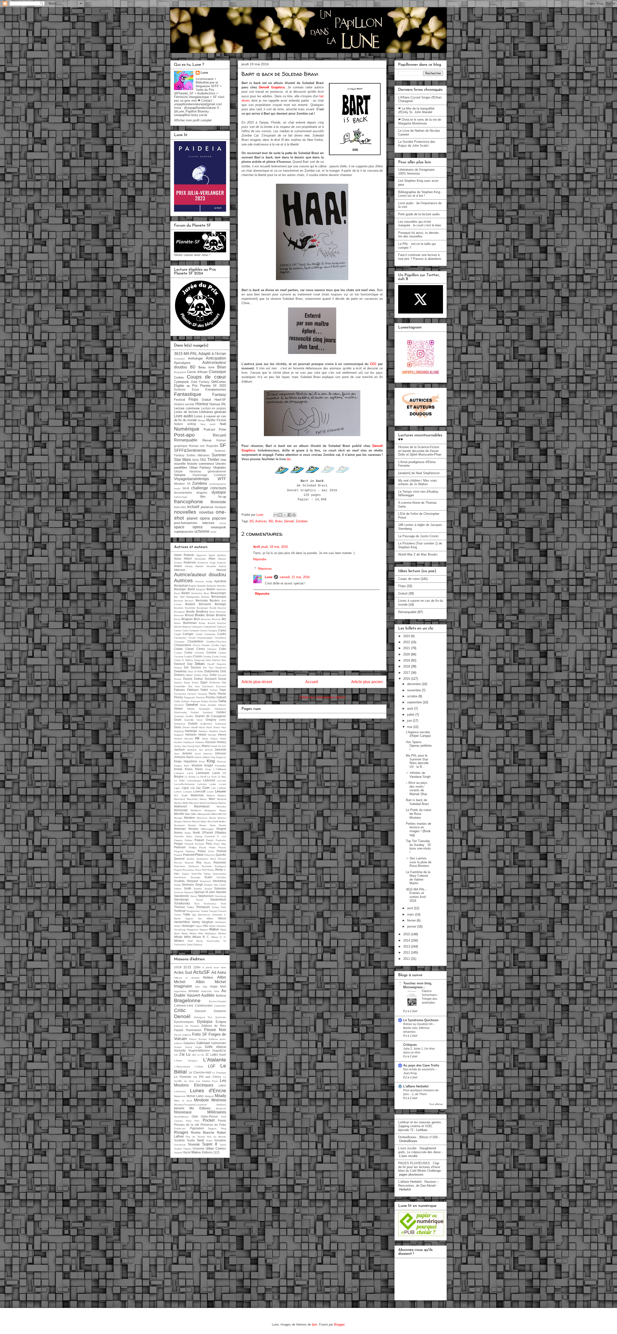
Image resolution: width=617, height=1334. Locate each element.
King (211, 761)
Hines (205, 738)
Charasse (179, 641)
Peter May (220, 844)
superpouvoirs (184, 531)
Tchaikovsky (182, 903)
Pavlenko (221, 840)
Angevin (221, 562)
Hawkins (213, 731)
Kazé (222, 1054)
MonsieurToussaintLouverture (190, 1104)
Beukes (215, 600)
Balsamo (212, 585)
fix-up (222, 496)
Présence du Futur (213, 1124)
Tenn (197, 903)
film (202, 496)
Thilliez (190, 907)
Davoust (179, 663)
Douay (177, 679)
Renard (222, 858)
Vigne (198, 926)
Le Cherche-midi (200, 1072)
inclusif (193, 507)
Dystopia (204, 1022)
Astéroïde (206, 991)
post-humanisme (185, 523)
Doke (205, 675)
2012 (407, 952)
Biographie (180, 372)
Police (202, 851)
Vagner (189, 918)
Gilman (191, 708)
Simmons (188, 884)
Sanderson (180, 877)
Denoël (289, 521)
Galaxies (189, 1043)
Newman (180, 828)
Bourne (222, 608)
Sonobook (180, 1144)
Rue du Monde (216, 1136)
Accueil (311, 682)
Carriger (188, 633)
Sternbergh (181, 899)
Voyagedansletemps (191, 479)
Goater (178, 1047)
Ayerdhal (220, 581)
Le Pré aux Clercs (207, 1076)
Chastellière (195, 641)
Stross (199, 899)
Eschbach (208, 686)
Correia (211, 652)
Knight (208, 765)
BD (271, 521)
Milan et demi (183, 1100)
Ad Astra (218, 972)
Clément (211, 649)
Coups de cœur (206, 376)
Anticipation (216, 358)
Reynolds (220, 862)
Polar (222, 429)
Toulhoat (179, 910)
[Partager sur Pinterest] (294, 514)
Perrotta (199, 844)
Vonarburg (180, 929)
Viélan (212, 926)
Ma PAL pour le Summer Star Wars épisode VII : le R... (417, 761)
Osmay (198, 836)
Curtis (215, 656)
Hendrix (212, 734)
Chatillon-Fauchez (216, 641)
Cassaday (209, 634)
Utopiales (219, 467)
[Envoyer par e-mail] (275, 514)
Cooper (178, 652)
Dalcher (216, 660)
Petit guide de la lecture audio (419, 214)
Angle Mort (218, 986)
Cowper (188, 656)
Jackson (179, 749)
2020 (407, 654)
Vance (222, 918)
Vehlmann (220, 922)
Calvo (185, 630)
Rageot (212, 1128)
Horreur (201, 404)
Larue (216, 772)
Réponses (265, 568)
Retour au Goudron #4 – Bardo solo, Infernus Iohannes (419, 1027)
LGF (211, 1066)
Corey (188, 652)
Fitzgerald (189, 697)
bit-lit (186, 488)
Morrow (187, 821)
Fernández (180, 694)
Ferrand (192, 694)
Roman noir (197, 445)
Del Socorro (192, 667)
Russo (210, 870)
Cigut (223, 645)
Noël (223, 424)
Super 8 (209, 1144)
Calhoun (221, 626)
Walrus (196, 1152)
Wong (199, 941)
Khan (202, 761)
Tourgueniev (193, 911)
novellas (206, 512)
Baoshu (221, 585)
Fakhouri (193, 689)
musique (220, 507)
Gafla (177, 701)
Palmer (188, 840)
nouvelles (185, 512)
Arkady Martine (194, 566)
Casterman (220, 1005)
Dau (223, 660)
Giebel (178, 708)
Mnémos (218, 1100)
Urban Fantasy (200, 467)
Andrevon (202, 562)
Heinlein (190, 734)
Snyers (208, 888)
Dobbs (197, 675)
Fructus (210, 697)
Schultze (221, 877)
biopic (177, 488)
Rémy (219, 869)
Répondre (259, 559)
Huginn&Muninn (199, 1050)
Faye (223, 689)
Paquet (199, 840)
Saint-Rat (196, 873)
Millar (187, 814)
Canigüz (212, 630)
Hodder (178, 742)
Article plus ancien (367, 682)
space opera (188, 527)
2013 (407, 946)
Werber (222, 933)
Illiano (206, 745)
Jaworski (220, 749)
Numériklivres (181, 1116)
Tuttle (186, 914)
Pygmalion (197, 1128)
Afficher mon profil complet (193, 120)
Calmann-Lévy (183, 1005)
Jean (177, 753)
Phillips (192, 847)
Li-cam (222, 784)
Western (179, 483)
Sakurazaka (219, 873)
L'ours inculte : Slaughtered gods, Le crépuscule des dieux (419, 1150)
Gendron (179, 705)
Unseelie (198, 1148)
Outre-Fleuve (209, 1116)
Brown (210, 615)
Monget (178, 818)
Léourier (220, 791)
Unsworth (217, 914)
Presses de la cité (186, 1124)
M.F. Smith (181, 795)
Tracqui (213, 911)
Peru (209, 843)
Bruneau (206, 619)
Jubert (197, 757)
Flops (193, 399)
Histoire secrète (184, 404)
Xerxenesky (213, 941)
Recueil (219, 435)
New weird (208, 424)
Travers (222, 911)
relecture (208, 523)
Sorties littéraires (197, 455)
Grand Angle (193, 1047)
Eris (190, 686)
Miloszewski (204, 814)
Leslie (212, 784)
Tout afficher (436, 1104)
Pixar (188, 1120)
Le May (222, 776)
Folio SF (199, 1034)
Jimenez (207, 753)
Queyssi (179, 858)
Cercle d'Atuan (197, 372)
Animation (179, 358)
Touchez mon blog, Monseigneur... (417, 985)
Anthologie (195, 358)
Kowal (178, 769)
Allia (205, 986)
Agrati (211, 555)
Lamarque (202, 772)
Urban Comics (216, 1148)
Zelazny (198, 944)
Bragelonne (187, 1000)
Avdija (209, 581)
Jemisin (187, 753)
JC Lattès (211, 1054)
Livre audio (183, 416)
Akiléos (208, 977)
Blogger (339, 1324)
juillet (411, 714)
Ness (212, 825)
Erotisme (180, 389)
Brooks (200, 615)
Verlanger (188, 925)
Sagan (185, 873)
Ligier (177, 788)
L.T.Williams (219, 769)
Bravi (278, 521)
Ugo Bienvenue (201, 914)
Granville (189, 720)
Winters (179, 940)
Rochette (207, 866)
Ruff (204, 870)
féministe (218, 502)
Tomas (215, 907)
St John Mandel (215, 892)
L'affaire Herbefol (416, 1086)
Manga (201, 420)
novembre (414, 690)
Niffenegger (207, 829)
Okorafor (179, 836)
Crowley (207, 656)
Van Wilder (206, 918)
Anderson (189, 562)
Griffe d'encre (215, 1047)
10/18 (177, 967)
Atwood (221, 569)
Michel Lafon (195, 1096)
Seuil (200, 1140)
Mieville (179, 813)
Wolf (190, 941)
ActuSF (201, 972)
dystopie (219, 492)
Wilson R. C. (201, 936)
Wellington (210, 933)
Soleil (209, 1140)
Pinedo (222, 847)
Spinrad (199, 892)
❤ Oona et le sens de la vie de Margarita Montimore (419, 121)
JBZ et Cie (198, 1054)
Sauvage (195, 877)
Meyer (222, 810)
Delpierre (220, 1011)
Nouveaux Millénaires (200, 1112)
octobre (412, 696)
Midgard (209, 1096)
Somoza (178, 892)
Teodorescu (209, 903)
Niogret (221, 828)
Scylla (191, 1140)
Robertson (180, 866)
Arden (178, 566)
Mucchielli (213, 821)
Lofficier (221, 788)
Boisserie (205, 604)
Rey (198, 862)
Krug (208, 769)
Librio (222, 1085)
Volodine (221, 926)
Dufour (198, 678)
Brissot (189, 615)
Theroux (179, 907)
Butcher (221, 623)
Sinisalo (208, 884)
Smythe (198, 888)
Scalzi (208, 877)
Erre (197, 686)
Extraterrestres (215, 389)
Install (213, 746)
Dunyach (211, 678)
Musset (192, 825)
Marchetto (192, 799)
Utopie (178, 471)
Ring (223, 1128)
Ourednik (210, 836)
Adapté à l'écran (212, 354)
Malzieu (222, 795)
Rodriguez (220, 866)
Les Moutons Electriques (200, 1083)
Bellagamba (193, 596)
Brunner (216, 619)
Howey (221, 742)
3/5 (251, 521)
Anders (178, 562)
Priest (199, 855)
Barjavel (200, 589)
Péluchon (209, 855)
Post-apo (184, 435)
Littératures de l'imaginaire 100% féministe (416, 171)
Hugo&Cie (219, 1050)
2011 (407, 959)
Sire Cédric (220, 884)
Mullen (222, 821)
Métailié (179, 1108)
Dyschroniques (184, 1021)
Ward (223, 929)
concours (218, 488)
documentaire (183, 492)
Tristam (187, 1148)
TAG (203, 460)
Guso (177, 727)
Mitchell (222, 814)
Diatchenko (211, 671)
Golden (221, 712)
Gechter (213, 701)
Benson (189, 600)
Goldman (179, 716)
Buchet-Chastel (217, 1001)
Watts (184, 933)
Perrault (189, 844)
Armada (193, 991)
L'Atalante (214, 1059)
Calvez (177, 630)
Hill (197, 738)
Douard (222, 675)
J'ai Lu (184, 1054)
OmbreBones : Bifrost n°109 (417, 1137)
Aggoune (201, 555)
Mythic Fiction (216, 420)
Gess (203, 705)
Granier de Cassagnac (210, 716)
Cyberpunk (181, 382)
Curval (222, 656)
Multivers (221, 1104)
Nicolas (193, 828)
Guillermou (206, 723)
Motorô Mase (199, 821)
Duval (222, 678)
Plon (197, 1120)
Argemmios (180, 991)
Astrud (222, 566)
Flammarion (193, 1030)
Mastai (214, 803)
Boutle (190, 611)
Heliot (202, 734)
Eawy (187, 682)
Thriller (213, 460)
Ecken (195, 682)
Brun (197, 619)
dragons (201, 492)
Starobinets (181, 895)
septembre (415, 702)
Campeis (194, 630)
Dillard (189, 675)
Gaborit (221, 697)
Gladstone (220, 708)
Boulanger (202, 608)
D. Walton (187, 660)
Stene (193, 896)
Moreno (222, 818)
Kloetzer (197, 765)
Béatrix (178, 626)
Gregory (211, 719)
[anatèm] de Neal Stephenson (419, 473)
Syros (223, 1144)
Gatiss (204, 701)
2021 (407, 648)
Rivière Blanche (203, 1132)
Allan (211, 558)
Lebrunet (209, 780)
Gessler (212, 705)
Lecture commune (187, 408)
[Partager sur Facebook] (289, 514)
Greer (199, 720)
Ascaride (211, 566)
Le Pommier (182, 1076)
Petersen (180, 847)
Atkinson (179, 569)
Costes (222, 652)
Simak (177, 884)
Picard (202, 847)
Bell (182, 596)
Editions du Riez (213, 1025)
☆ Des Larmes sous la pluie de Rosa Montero (418, 862)
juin (410, 720)
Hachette (180, 1050)
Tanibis (178, 1148)
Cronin (197, 656)
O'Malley (220, 832)
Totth (223, 907)
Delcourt (200, 1011)
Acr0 (256, 547)
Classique (217, 372)
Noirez (178, 832)
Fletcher (200, 697)
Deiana (178, 667)
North (196, 832)
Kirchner (221, 761)
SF (223, 445)
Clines (200, 648)
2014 (407, 940)
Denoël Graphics (272, 87)
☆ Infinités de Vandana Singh (418, 774)
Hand (202, 727)
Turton (177, 914)
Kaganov (221, 757)
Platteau (190, 851)
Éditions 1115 (211, 1152)
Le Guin (211, 776)
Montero (189, 817)
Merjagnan (210, 810)
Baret (191, 589)
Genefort (192, 704)
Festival (179, 399)
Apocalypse (182, 363)
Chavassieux (182, 645)
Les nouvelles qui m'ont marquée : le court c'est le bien (419, 223)
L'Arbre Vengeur (185, 1060)
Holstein (199, 742)
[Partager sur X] (284, 514)
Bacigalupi (181, 585)
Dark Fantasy (200, 381)
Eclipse (221, 1022)
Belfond (221, 995)
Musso (203, 825)
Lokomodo (180, 1091)
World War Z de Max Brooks (418, 554)
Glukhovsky (180, 712)
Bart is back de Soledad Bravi (417, 802)
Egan (204, 682)
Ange (213, 562)
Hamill (194, 727)
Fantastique (187, 394)
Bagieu (193, 585)
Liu (193, 787)
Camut (203, 630)
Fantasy (219, 394)
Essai (195, 389)
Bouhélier (190, 608)
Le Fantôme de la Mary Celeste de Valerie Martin (418, 877)
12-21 (187, 967)
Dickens (179, 674)
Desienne (220, 667)
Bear (206, 593)
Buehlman (190, 622)
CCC (373, 364)
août (410, 708)
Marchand (179, 799)
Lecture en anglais (213, 408)
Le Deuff (201, 776)
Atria (216, 991)
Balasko (201, 585)
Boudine (178, 608)
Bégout (186, 626)
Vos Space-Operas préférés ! (419, 745)
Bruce (177, 619)
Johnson (220, 753)
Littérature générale (212, 412)
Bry (224, 619)
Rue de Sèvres (195, 1136)
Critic (180, 1010)
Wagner (204, 929)
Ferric (212, 693)
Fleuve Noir (215, 1030)
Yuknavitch (180, 944)
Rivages (181, 1132)
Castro (221, 633)
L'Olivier (199, 1066)
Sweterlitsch (218, 899)
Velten (177, 926)
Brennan (221, 611)
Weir (200, 933)
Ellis (224, 682)
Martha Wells (181, 803)
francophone (188, 501)
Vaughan (207, 921)
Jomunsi (179, 757)
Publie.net (179, 1128)
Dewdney (180, 671)
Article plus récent (256, 682)
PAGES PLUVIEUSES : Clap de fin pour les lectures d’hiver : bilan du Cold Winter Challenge (420, 1166)
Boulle (213, 608)
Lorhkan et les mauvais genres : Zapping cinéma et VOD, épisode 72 (420, 1125)
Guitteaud (220, 723)
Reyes (207, 862)
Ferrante (202, 694)
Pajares (178, 840)
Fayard (178, 1030)
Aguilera (221, 555)
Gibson (222, 705)
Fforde (222, 693)
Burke (202, 623)
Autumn (199, 581)
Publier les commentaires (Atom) (322, 697)
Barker (211, 589)
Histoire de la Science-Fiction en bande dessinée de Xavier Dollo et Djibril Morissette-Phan (419, 450)
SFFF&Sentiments (190, 450)
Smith (187, 888)
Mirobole (201, 1100)
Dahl (208, 660)
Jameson (192, 749)
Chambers (220, 637)
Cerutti (191, 637)
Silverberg (219, 881)
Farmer (214, 690)
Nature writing (185, 423)
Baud (177, 593)
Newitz (222, 825)
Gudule (193, 723)
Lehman (202, 784)
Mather (222, 803)
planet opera (198, 518)
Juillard (206, 757)
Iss (219, 746)
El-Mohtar (214, 682)
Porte (211, 851)
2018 (407, 666)
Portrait (221, 851)
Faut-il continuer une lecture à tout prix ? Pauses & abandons (419, 257)
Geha (222, 701)
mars (411, 914)
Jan (201, 749)
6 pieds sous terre (214, 967)
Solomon (220, 888)
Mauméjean (202, 806)
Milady (220, 1096)
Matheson (180, 806)
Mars (212, 798)
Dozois (187, 678)
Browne (221, 615)
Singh (199, 884)
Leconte (221, 780)
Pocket (209, 1120)
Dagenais (199, 660)
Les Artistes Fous (207, 1081)
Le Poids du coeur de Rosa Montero (418, 813)
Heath (222, 731)
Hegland (178, 734)
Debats (200, 664)
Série (195, 459)
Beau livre (206, 367)
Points (222, 1120)
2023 (407, 636)
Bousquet (179, 611)
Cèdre (177, 660)
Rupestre (212, 445)
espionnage (180, 497)
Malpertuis (179, 1096)
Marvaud (194, 803)
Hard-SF (220, 399)
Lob (213, 788)
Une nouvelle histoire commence (200, 462)
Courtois (178, 656)
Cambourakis (204, 1005)
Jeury (198, 753)
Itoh (224, 746)
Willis (187, 936)
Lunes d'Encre (208, 1090)
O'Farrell (207, 832)
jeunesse (207, 507)
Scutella (179, 881)
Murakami (179, 825)
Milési (214, 814)
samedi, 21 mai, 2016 (295, 577)
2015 (407, 934)
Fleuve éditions (182, 1034)
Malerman (197, 795)
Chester (205, 645)
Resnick (189, 862)
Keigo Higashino (185, 761)
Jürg (212, 757)
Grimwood (179, 723)
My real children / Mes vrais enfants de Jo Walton (417, 482)
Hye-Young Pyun (191, 746)
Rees (213, 858)
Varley (196, 921)
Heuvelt (188, 738)
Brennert (179, 615)
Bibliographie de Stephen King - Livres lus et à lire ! (420, 194)
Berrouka (202, 600)
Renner (178, 862)
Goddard (208, 712)
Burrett (211, 623)
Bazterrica (196, 593)
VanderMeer (182, 921)
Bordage (220, 604)
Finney (178, 697)
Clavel (189, 648)
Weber (193, 933)
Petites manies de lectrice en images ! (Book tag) (418, 829)
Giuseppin (204, 708)
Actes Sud (183, 972)
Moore (212, 818)
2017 (407, 672)
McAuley (221, 806)
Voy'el (187, 1152)
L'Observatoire (182, 1066)
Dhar (190, 671)
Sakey (207, 873)
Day (190, 663)
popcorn (219, 518)
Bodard (190, 604)
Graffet (189, 716)
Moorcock (202, 818)
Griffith (222, 720)
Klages (178, 765)
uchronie (201, 531)
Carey (222, 630)
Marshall (221, 799)
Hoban (214, 738)
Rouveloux (188, 870)
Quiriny (190, 858)
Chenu (196, 645)
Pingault (178, 851)
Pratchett (188, 854)
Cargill (177, 634)
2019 (407, 660)
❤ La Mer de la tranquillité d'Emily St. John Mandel (416, 110)
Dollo (213, 674)
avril (410, 908)
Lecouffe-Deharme (184, 784)
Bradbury (202, 611)
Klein (186, 765)
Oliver (189, 836)
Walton (214, 929)
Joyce (190, 757)
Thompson (203, 907)
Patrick (210, 840)
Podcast (209, 429)
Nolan (188, 832)
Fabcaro (179, 689)
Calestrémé (209, 626)
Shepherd (205, 881)
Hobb (223, 738)
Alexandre (200, 558)
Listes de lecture (186, 412)
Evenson (221, 686)
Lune (268, 577)
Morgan (178, 821)
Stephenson (206, 895)
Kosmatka (220, 765)
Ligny (185, 787)
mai (410, 727)
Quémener (202, 858)
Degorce (221, 664)
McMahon (196, 810)
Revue (206, 440)
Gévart (186, 727)
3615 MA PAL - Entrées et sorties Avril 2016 (416, 895)
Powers (178, 855)
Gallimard (203, 1043)
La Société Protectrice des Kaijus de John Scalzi (416, 143)
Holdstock (188, 742)
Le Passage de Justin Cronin (418, 536)
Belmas (205, 596)
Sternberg (220, 896)
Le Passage (219, 1072)
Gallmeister (218, 1043)
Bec (176, 596)
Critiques (410, 1044)
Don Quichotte (217, 1017)
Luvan (210, 791)
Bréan (177, 623)
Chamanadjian (205, 637)
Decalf (210, 664)
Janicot (209, 749)
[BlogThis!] (280, 514)
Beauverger (218, 593)
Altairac (222, 558)
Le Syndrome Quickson (420, 1020)
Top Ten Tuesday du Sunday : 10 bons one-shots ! (418, 846)
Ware (177, 933)
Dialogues (199, 1017)
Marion (203, 799)
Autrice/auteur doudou (200, 574)
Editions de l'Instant (186, 1026)
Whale (178, 936)
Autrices (261, 521)
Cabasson (197, 626)
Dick (223, 671)
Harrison (203, 731)
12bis (197, 967)
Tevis (223, 903)
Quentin (221, 854)
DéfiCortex (218, 382)
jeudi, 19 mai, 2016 (274, 547)
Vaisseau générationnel (207, 471)
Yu (224, 941)
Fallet (204, 689)
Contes (179, 377)
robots (222, 523)
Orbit (195, 1116)
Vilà (205, 925)
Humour (214, 404)
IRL (223, 404)
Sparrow (188, 892)
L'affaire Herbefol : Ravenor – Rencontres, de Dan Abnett (418, 1183)
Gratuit (206, 399)
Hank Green (213, 727)
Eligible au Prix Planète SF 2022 (200, 385)
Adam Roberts (184, 554)
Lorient (178, 791)
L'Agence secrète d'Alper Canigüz (418, 734)
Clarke (178, 648)
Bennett (178, 600)
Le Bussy (190, 776)
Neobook (221, 1108)
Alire (197, 986)
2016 (407, 678)
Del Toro (208, 667)
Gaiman (185, 701)
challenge (199, 488)
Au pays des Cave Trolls (421, 1065)
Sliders (177, 888)
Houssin (210, 742)
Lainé (190, 773)
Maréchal (205, 803)
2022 (407, 642)
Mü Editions (199, 1108)
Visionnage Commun (209, 475)
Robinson (193, 866)
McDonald (181, 810)
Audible (208, 995)
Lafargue (179, 773)
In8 (176, 1054)
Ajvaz (177, 558)
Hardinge (191, 730)
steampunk (218, 527)
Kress (199, 769)
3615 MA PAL (185, 354)
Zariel (190, 944)
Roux (198, 870)
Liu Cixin (202, 788)
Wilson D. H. (218, 937)
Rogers (178, 870)
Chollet (215, 645)
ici (288, 459)
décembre (414, 684)
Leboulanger (194, 780)
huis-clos (180, 507)
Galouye (195, 701)
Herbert (178, 738)
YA (188, 483)
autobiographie (217, 484)
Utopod (178, 1152)
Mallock (211, 795)
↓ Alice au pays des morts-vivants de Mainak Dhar (416, 788)
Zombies (302, 521)
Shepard (192, 881)
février (412, 920)
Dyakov (178, 682)
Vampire (179, 475)
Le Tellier (179, 780)
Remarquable (185, 440)
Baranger (180, 589)
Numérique (186, 429)
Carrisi (199, 634)
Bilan (221, 367)
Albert (188, 558)
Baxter (185, 593)
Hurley (177, 746)
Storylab (194, 1144)
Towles (204, 911)
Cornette (199, 652)
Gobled (195, 712)
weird (213, 531)
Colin (222, 648)
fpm (314, 1324)
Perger (178, 843)
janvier (412, 926)
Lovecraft (199, 791)
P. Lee (221, 836)
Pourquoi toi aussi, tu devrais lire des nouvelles (418, 234)
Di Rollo (198, 671)
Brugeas (187, 619)
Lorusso (187, 791)
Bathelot (221, 589)
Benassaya (218, 596)
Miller (194, 814)
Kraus (189, 769)
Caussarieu (180, 637)
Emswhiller (180, 686)
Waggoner (192, 929)
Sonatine (220, 1140)
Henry (222, 734)
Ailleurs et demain (187, 977)
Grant (177, 719)
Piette (212, 847)
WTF (222, 479)
